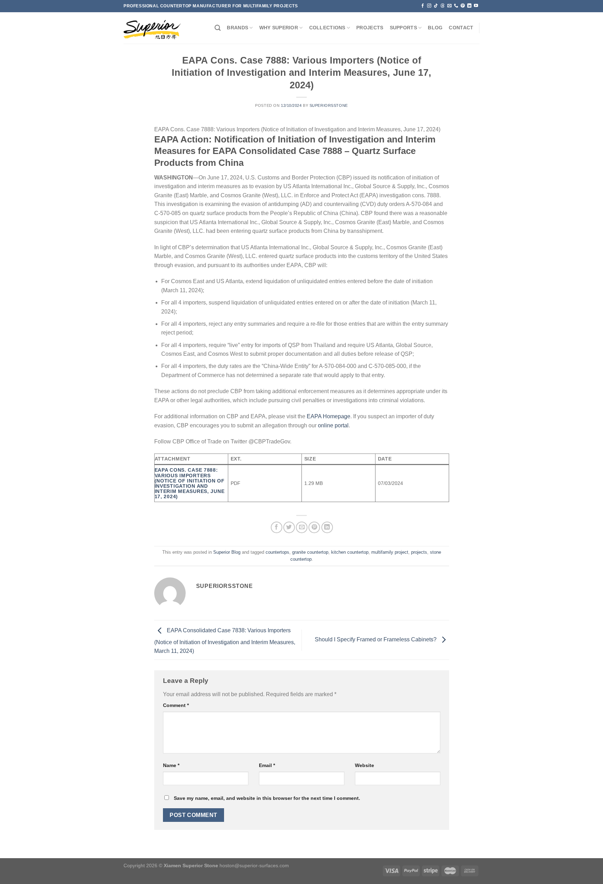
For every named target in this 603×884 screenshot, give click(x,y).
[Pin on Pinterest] (314, 527)
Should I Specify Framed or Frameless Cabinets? (376, 640)
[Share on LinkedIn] (327, 527)
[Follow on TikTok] (436, 5)
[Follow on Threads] (442, 5)
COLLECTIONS (327, 27)
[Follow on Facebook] (422, 5)
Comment (176, 705)
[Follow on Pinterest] (463, 5)
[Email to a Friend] (301, 527)
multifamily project (389, 552)
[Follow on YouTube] (476, 5)
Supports (403, 27)
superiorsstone (329, 105)
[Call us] (456, 5)
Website (364, 765)
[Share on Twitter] (289, 527)
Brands (237, 27)
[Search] (218, 28)
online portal (333, 425)
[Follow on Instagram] (429, 5)
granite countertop (310, 552)
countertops (277, 552)
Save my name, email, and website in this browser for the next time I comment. (267, 798)
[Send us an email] (449, 5)
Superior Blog (226, 552)
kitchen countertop (349, 552)
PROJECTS (369, 27)
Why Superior (278, 27)
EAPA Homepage (328, 416)
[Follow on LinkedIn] (469, 5)
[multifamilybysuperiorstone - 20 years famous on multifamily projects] (152, 28)
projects (419, 552)
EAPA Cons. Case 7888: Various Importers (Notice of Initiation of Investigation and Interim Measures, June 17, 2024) (190, 483)
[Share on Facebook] (276, 527)
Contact (461, 27)
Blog (435, 27)
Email (267, 765)
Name (171, 765)
